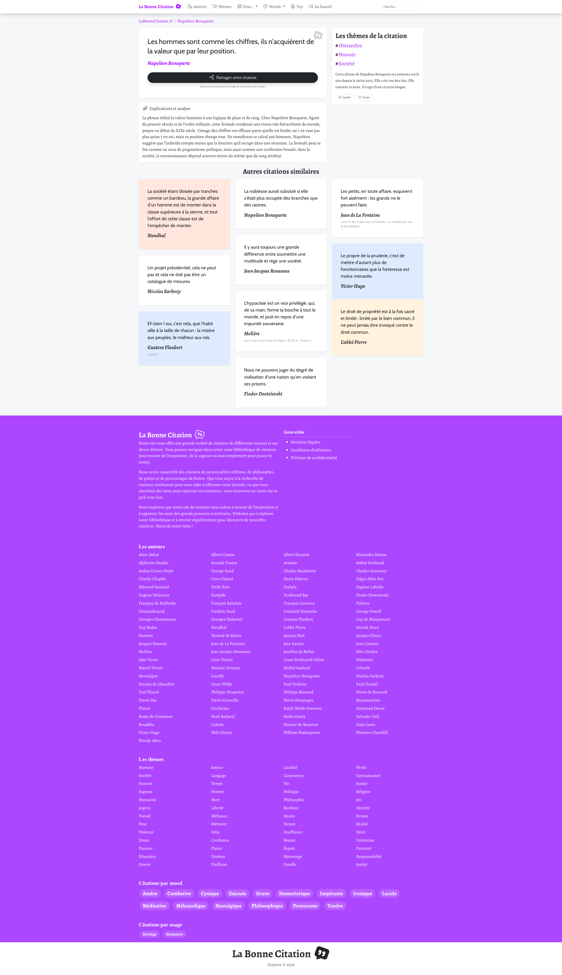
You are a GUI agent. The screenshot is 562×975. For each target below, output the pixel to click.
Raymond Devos (370, 708)
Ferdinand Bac (296, 595)
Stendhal (219, 627)
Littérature (365, 840)
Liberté (217, 808)
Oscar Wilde (221, 684)
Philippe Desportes (227, 692)
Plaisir (216, 848)
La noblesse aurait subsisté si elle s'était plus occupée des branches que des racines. (281, 198)
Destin (289, 816)
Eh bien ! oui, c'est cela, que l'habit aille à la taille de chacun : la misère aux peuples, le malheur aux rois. (181, 330)
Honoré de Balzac (226, 635)
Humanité (147, 800)
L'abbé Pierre (295, 627)
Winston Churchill (372, 732)
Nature (290, 824)
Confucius (220, 708)
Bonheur (291, 808)
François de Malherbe (157, 603)
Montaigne (148, 676)
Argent (145, 808)
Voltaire (363, 603)
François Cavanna (299, 603)
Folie (215, 832)
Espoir (289, 848)
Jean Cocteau (367, 644)
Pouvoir (347, 54)
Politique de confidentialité (314, 458)
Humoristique (294, 893)
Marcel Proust (151, 668)
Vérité (361, 767)
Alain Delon (149, 555)
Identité (363, 808)
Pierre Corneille (225, 700)
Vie (286, 783)
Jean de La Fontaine (228, 644)
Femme (217, 792)
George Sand (222, 571)
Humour (146, 767)
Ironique (362, 893)
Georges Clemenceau (157, 619)
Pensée (362, 816)
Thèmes (225, 6)
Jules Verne (148, 660)
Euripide (218, 595)
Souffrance (293, 832)
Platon (144, 708)
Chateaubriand (151, 611)
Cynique (210, 893)
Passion (145, 848)
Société (347, 63)
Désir (360, 832)
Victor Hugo (149, 732)
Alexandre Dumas (371, 555)
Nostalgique (228, 905)
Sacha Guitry (295, 716)
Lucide (347, 97)
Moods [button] (275, 6)
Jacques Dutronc (153, 644)
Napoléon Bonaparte (195, 21)
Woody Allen (150, 741)
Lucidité (290, 767)
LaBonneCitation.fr (156, 21)
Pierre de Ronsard (371, 692)
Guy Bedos (148, 627)
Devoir (144, 864)
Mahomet (364, 660)
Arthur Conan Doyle (156, 571)
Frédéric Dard (223, 611)
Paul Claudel (367, 684)
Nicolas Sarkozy (370, 676)
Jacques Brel (294, 635)
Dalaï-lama (365, 724)
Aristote (290, 563)
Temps (217, 783)
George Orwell (368, 611)
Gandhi (217, 676)
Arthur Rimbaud (370, 563)
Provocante (305, 905)
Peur (143, 824)
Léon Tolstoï (221, 660)
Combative (179, 893)
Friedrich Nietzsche (300, 611)
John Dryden (367, 651)
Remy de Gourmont (156, 716)
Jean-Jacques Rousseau (230, 651)
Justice (361, 783)
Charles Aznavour (371, 571)
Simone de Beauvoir (301, 724)
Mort (215, 800)
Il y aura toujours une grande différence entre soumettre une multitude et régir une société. (275, 253)
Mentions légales (305, 442)
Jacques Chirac (368, 635)
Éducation (147, 856)
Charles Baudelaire (300, 571)
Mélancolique (190, 905)
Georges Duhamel (226, 619)
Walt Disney (221, 732)
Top (300, 6)
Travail (144, 816)
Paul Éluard (149, 692)
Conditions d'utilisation (311, 450)
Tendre (335, 905)
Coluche (363, 668)
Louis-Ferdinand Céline (304, 660)
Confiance (220, 840)
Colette (217, 724)
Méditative (154, 905)
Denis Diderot (296, 579)
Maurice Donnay (225, 668)
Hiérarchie (350, 45)
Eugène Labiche (370, 587)
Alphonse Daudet (153, 563)
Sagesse (146, 792)
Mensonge (293, 856)
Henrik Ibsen (367, 627)
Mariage (149, 934)
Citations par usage (160, 925)
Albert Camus (223, 555)
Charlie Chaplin (152, 579)
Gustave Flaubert (298, 619)
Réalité (362, 824)
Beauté (289, 840)
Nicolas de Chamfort (156, 684)
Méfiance (219, 816)
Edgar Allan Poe (370, 579)
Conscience (294, 775)
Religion (363, 792)
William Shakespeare (302, 732)
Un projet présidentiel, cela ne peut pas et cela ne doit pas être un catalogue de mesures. (182, 274)
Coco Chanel (222, 579)
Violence (146, 832)
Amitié (361, 864)
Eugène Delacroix (154, 595)
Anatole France (224, 563)
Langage (218, 775)
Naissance (174, 934)
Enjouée (237, 893)
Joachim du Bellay (299, 651)
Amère (150, 893)
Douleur (218, 856)
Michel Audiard (297, 668)
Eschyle (290, 587)
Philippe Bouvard (298, 692)
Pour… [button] (248, 6)
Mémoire (219, 824)
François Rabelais (226, 603)
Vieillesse (219, 864)
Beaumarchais (368, 700)
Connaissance (368, 775)
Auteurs (200, 6)
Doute (144, 840)
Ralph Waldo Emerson (303, 708)
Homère (146, 635)
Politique (291, 792)
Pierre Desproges (298, 700)
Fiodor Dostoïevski (372, 595)
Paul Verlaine (295, 684)
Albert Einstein (296, 555)
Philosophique (267, 905)
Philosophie (294, 800)
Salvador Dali (367, 716)
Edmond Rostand (154, 587)
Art (358, 800)
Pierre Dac (148, 700)
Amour (217, 767)
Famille (290, 864)
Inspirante (331, 893)
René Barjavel (223, 716)
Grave (366, 97)
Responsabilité (369, 856)
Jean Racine (294, 644)
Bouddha (146, 724)
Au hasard (322, 6)
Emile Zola (220, 587)
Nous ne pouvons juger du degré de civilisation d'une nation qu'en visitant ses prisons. (280, 376)
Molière (145, 651)
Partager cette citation (236, 77)
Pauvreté (363, 848)
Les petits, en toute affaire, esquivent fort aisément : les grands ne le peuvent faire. (376, 198)
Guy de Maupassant (373, 619)
